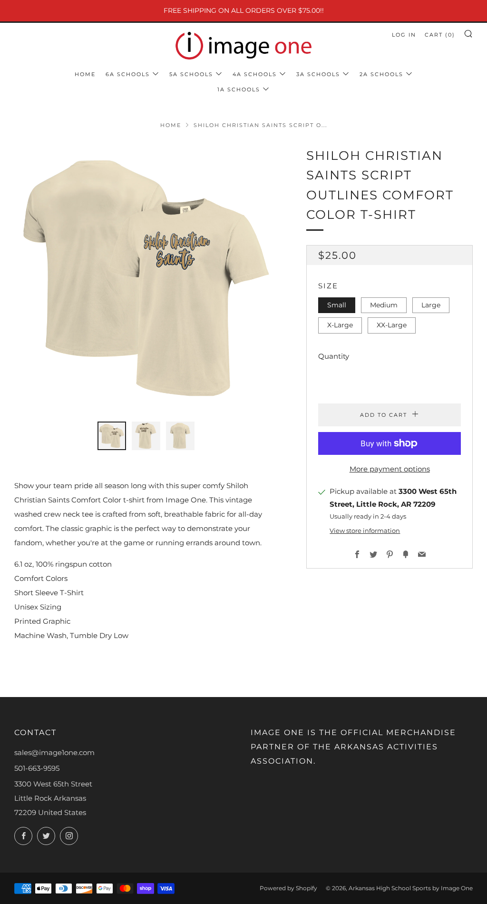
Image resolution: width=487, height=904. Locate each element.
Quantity (333, 356)
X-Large (340, 325)
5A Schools (191, 74)
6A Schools (128, 74)
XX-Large (392, 325)
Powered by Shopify (288, 888)
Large (430, 305)
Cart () (440, 34)
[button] (111, 436)
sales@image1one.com (54, 752)
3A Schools (318, 74)
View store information (365, 530)
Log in (404, 34)
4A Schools (255, 74)
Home (85, 74)
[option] (146, 278)
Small (336, 305)
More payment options (390, 468)
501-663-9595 (36, 768)
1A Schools (238, 89)
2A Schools (381, 74)
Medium (384, 305)
